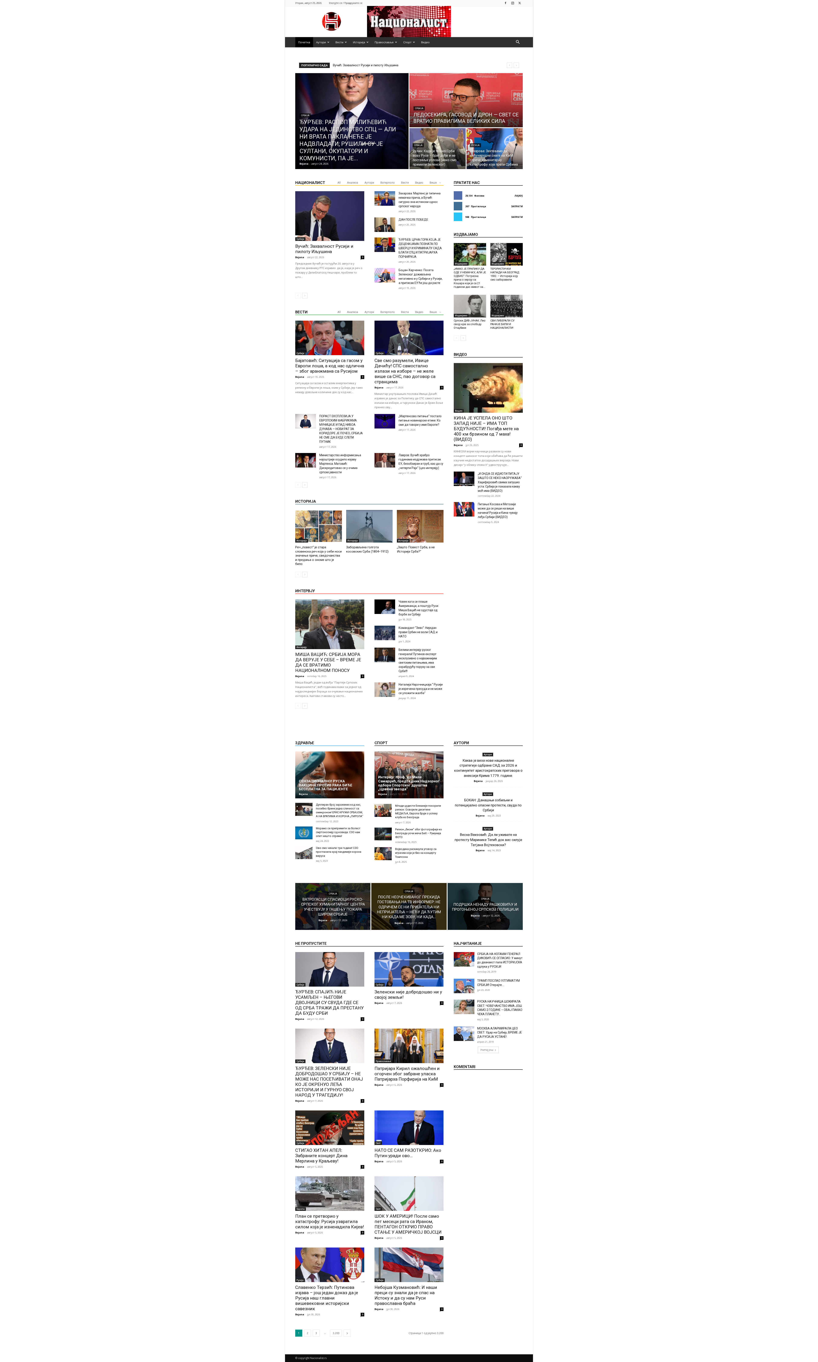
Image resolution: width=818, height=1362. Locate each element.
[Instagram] (512, 3)
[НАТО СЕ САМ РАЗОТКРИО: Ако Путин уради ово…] (409, 1127)
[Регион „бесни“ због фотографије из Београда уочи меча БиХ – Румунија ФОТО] (383, 834)
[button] (518, 43)
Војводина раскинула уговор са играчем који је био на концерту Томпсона (415, 852)
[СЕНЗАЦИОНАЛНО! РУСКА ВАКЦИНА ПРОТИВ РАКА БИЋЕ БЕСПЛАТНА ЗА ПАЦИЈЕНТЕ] (329, 774)
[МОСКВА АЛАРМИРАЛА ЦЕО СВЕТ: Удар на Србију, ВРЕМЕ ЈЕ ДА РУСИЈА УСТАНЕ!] (464, 1033)
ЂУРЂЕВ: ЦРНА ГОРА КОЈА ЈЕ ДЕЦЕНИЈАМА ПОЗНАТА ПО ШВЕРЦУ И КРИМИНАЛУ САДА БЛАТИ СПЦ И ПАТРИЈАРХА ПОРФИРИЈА (420, 248)
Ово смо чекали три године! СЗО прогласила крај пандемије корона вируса (338, 851)
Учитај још (486, 1050)
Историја (359, 42)
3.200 (336, 1333)
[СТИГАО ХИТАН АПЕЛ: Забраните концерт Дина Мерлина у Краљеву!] (329, 1127)
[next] (516, 65)
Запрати (517, 206)
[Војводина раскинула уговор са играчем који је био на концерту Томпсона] (383, 853)
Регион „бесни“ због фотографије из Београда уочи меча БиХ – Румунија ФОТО (418, 833)
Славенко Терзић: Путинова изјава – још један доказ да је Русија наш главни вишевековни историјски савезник (326, 1298)
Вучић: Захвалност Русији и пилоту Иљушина (324, 249)
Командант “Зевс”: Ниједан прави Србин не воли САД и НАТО (418, 632)
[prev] (509, 65)
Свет (378, 1143)
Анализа (352, 182)
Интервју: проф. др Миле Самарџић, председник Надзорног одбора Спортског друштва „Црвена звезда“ (408, 783)
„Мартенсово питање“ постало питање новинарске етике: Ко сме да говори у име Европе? (420, 420)
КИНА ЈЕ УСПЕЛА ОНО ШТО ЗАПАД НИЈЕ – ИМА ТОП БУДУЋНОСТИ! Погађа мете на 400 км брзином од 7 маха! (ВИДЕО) (486, 428)
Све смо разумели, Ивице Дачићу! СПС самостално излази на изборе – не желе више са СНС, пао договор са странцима (404, 371)
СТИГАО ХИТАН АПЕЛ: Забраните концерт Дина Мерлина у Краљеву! (321, 1156)
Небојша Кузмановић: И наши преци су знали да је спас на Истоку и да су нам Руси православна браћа (405, 1295)
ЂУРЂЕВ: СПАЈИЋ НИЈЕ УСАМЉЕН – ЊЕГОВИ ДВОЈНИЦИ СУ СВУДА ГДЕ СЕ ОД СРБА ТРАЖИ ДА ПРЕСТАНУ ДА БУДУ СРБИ (329, 1002)
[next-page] (304, 295)
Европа (301, 1208)
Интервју (302, 647)
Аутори (321, 42)
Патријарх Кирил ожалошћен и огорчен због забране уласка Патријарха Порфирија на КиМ (407, 1074)
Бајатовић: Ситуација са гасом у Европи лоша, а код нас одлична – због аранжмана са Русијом (329, 366)
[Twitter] (519, 3)
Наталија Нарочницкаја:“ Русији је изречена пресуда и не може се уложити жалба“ (421, 689)
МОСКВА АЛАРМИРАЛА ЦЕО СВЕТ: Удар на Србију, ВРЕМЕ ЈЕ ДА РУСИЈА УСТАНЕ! (499, 1032)
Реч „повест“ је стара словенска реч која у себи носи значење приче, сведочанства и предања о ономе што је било (318, 555)
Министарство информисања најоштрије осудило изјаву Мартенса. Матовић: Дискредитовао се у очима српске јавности (340, 463)
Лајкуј (518, 195)
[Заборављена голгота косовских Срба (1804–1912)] (369, 526)
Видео (425, 42)
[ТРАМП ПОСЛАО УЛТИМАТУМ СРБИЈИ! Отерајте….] (464, 986)
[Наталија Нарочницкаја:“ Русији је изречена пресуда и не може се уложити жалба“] (384, 689)
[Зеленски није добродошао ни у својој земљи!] (409, 969)
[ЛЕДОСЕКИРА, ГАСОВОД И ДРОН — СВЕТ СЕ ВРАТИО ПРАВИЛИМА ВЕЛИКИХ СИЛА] (466, 100)
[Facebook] (505, 3)
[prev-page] (298, 295)
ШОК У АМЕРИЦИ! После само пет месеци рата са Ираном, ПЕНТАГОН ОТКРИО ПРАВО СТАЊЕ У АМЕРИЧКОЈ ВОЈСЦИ (408, 1224)
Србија (305, 115)
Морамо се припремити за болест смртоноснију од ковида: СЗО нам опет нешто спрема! (338, 832)
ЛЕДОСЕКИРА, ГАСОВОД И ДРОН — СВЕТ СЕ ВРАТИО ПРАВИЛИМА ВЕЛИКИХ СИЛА (395, 65)
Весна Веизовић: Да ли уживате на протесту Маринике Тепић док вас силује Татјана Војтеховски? (488, 839)
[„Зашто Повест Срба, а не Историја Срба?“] (420, 526)
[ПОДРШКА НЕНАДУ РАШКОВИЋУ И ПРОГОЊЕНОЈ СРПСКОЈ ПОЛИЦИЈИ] (485, 906)
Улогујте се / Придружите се (345, 2)
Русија (475, 145)
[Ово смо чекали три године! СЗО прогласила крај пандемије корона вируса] (304, 852)
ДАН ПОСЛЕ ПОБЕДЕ (413, 219)
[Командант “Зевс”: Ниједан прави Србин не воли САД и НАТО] (384, 633)
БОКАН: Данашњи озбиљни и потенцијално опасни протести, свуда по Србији (488, 805)
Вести (339, 42)
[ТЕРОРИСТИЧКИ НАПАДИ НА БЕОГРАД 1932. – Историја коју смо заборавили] (506, 254)
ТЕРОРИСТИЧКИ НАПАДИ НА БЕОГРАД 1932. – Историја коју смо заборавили (504, 274)
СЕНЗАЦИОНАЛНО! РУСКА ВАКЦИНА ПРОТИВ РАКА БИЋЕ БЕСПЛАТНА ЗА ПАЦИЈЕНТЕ (325, 785)
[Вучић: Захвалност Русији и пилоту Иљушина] (329, 216)
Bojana (299, 257)
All (339, 182)
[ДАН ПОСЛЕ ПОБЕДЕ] (384, 224)
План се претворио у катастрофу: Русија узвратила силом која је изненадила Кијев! (329, 1221)
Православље (384, 42)
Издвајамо (461, 263)
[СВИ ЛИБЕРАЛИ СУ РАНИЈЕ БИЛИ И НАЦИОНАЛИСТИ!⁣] (506, 306)
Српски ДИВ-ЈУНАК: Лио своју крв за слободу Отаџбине (469, 324)
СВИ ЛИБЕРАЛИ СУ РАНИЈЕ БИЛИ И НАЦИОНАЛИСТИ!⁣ (502, 324)
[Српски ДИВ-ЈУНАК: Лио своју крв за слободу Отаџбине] (470, 306)
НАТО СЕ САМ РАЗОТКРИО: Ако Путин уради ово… (407, 1153)
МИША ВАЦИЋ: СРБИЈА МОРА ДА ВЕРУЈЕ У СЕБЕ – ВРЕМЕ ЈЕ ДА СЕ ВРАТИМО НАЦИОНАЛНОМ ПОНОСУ (328, 662)
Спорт (407, 42)
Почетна (304, 42)
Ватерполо (387, 182)
